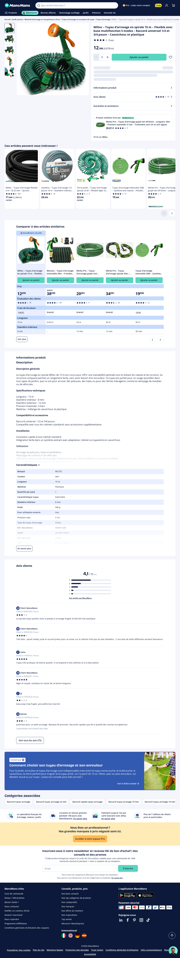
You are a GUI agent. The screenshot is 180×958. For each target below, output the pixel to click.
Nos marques (67, 906)
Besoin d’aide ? (12, 902)
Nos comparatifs (69, 902)
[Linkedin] (121, 920)
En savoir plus (117, 878)
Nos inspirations (69, 915)
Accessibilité (90, 954)
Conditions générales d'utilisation (122, 950)
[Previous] (152, 339)
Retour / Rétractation (14, 898)
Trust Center (97, 950)
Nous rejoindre (12, 919)
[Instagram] (141, 920)
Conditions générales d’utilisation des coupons (27, 927)
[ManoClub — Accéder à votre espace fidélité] (158, 5)
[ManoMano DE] (77, 935)
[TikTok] (148, 920)
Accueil (7, 19)
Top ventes (66, 919)
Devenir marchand (13, 915)
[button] (133, 122)
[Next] (160, 339)
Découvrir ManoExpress (72, 923)
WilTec (105, 137)
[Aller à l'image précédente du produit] (22, 59)
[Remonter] (172, 935)
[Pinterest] (134, 920)
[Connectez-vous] (166, 5)
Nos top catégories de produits (76, 898)
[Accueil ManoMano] (17, 5)
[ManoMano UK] (70, 935)
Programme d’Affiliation (16, 923)
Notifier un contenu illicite (17, 910)
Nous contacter (12, 906)
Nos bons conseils (70, 893)
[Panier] (173, 5)
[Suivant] (172, 213)
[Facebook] (127, 920)
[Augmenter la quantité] (108, 57)
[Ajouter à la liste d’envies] (170, 57)
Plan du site (38, 950)
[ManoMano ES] (84, 935)
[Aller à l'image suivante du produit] (83, 59)
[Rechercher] (39, 5)
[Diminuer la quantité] (96, 57)
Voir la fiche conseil (126, 783)
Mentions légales (55, 950)
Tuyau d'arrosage (103, 19)
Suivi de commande (14, 893)
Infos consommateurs (151, 950)
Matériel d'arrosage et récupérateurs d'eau (42, 19)
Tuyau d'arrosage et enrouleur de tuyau (78, 19)
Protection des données (77, 950)
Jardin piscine (17, 19)
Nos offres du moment (72, 910)
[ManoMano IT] (63, 935)
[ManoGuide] (173, 950)
